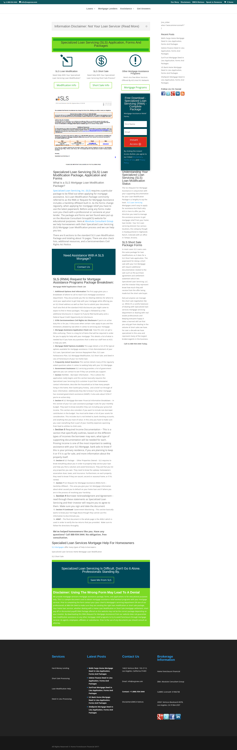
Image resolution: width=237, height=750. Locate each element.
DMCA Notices (198, 2)
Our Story (175, 2)
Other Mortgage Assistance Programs (135, 72)
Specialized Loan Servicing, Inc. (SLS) (72, 190)
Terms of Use (129, 160)
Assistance (126, 9)
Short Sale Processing (61, 678)
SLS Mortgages (58, 547)
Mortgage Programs (135, 87)
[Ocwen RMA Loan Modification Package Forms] (84, 130)
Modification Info (66, 85)
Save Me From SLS (101, 580)
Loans (89, 9)
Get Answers (143, 9)
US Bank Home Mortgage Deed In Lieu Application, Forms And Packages (171, 70)
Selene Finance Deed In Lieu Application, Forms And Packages (172, 51)
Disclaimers (185, 2)
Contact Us (83, 267)
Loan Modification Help (61, 688)
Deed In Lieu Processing (62, 699)
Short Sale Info (101, 85)
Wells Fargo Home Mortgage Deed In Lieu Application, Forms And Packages (172, 41)
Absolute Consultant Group (99, 221)
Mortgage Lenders (107, 9)
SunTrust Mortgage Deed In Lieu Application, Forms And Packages (172, 60)
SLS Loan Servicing (134, 202)
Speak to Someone (214, 2)
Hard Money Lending (60, 668)
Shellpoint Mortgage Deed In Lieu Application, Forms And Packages (173, 80)
